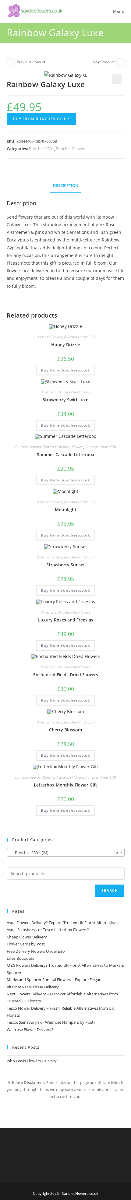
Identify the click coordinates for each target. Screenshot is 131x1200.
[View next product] (120, 62)
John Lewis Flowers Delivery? (32, 1061)
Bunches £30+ (41, 148)
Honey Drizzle (65, 344)
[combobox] (66, 852)
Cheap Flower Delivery (27, 937)
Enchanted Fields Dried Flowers (65, 674)
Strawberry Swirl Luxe (65, 400)
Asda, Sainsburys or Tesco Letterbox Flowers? (48, 929)
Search (109, 890)
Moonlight (65, 509)
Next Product (104, 62)
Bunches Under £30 (79, 337)
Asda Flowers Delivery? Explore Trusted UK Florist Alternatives (62, 922)
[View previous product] (11, 62)
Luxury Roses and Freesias (65, 620)
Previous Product (31, 62)
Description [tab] (65, 185)
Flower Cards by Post (26, 944)
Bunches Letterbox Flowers (63, 446)
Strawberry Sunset (65, 565)
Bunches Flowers (71, 148)
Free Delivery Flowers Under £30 (36, 951)
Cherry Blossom (65, 730)
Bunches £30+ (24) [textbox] (63, 852)
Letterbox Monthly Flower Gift (65, 785)
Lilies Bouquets (20, 958)
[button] (117, 79)
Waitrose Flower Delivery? (30, 1029)
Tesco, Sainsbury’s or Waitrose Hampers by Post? (51, 1022)
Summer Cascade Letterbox (65, 454)
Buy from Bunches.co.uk (41, 118)
